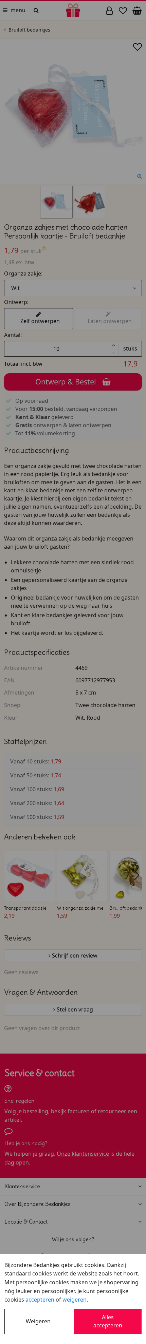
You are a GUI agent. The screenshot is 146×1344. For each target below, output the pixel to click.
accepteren (39, 1299)
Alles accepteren (107, 1321)
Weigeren (38, 1321)
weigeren (74, 1299)
